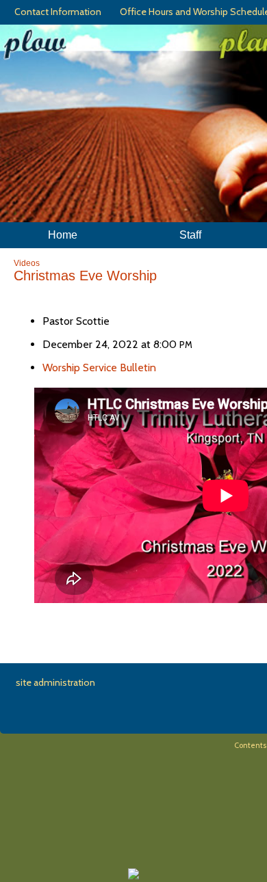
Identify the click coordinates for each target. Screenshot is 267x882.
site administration (55, 682)
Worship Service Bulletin (99, 367)
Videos (27, 263)
